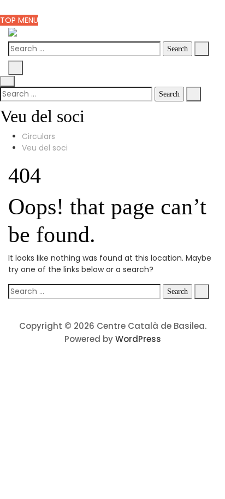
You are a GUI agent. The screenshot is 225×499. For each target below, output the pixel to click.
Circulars (38, 136)
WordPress (138, 339)
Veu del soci (45, 147)
